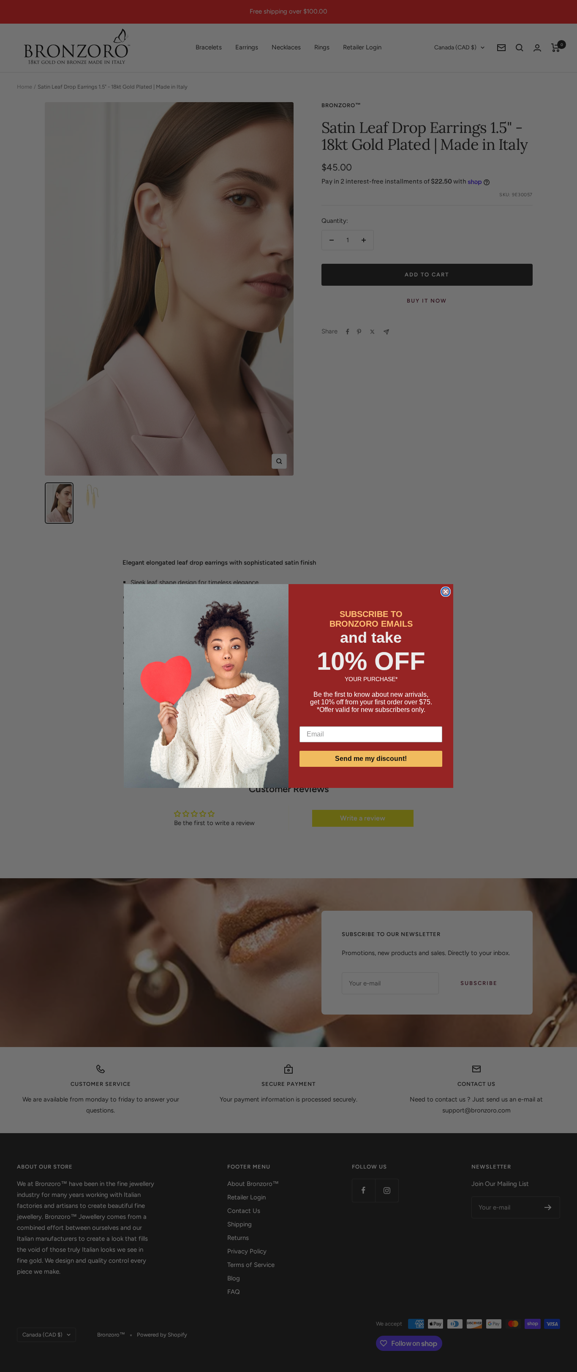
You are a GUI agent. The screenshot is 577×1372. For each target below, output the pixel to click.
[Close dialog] (445, 591)
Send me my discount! (371, 758)
